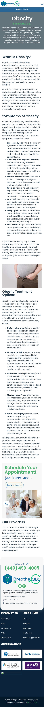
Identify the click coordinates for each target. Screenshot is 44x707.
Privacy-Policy (6, 638)
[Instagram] (24, 586)
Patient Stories (6, 619)
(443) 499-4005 (22, 568)
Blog (2, 624)
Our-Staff (26, 624)
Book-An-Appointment (31, 638)
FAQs (3, 633)
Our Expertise (27, 628)
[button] (42, 4)
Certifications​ (6, 628)
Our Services (27, 633)
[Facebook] (20, 586)
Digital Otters (32, 702)
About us (26, 619)
